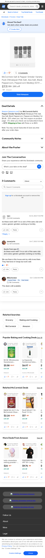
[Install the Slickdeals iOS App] (22, 507)
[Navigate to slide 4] (22, 65)
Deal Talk (20, 17)
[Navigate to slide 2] (19, 65)
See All (39, 338)
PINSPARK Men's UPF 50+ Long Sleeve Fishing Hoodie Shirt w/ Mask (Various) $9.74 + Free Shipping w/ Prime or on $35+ (29, 461)
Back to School (13, 12)
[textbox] (19, 166)
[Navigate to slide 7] (28, 65)
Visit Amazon (22, 94)
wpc (8, 216)
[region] (22, 547)
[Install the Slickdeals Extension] (22, 494)
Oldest (27, 181)
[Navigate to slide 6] (26, 65)
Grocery (9, 320)
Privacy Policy (7, 546)
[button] (9, 72)
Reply (15, 230)
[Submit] (5, 187)
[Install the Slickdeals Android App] (22, 500)
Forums (12, 17)
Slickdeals (4, 17)
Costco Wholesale (28, 372)
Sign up (8, 195)
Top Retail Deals (26, 12)
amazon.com (14, 111)
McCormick (11, 326)
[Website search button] (37, 6)
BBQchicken (12, 278)
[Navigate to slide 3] (21, 65)
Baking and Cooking (29, 320)
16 (25, 477)
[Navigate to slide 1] (17, 65)
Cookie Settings (15, 553)
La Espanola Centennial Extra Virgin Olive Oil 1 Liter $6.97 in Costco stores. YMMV (28, 361)
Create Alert (15, 29)
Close (30, 553)
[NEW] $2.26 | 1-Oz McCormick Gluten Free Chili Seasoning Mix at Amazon (11, 411)
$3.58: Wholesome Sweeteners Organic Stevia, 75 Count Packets (11, 361)
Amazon (5, 111)
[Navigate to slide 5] (24, 65)
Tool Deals (39, 12)
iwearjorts (11, 241)
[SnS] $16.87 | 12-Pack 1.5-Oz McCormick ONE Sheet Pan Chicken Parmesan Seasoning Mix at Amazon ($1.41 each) (30, 411)
